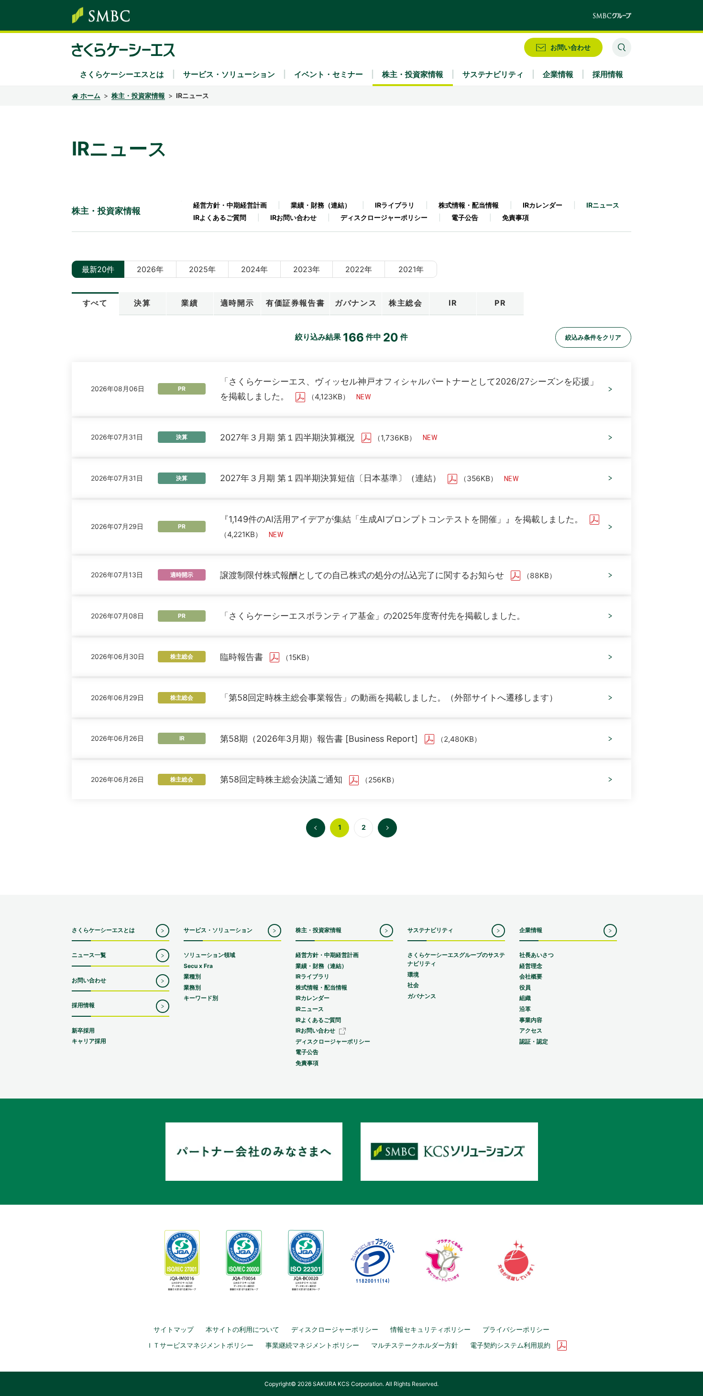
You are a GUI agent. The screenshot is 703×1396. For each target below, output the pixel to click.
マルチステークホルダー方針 (414, 1345)
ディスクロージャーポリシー (384, 217)
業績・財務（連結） (321, 205)
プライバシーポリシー (516, 1329)
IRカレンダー (542, 205)
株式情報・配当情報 (469, 205)
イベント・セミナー (328, 74)
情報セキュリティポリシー (430, 1329)
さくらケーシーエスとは (103, 930)
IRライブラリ (395, 205)
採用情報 (83, 1005)
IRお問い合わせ (293, 217)
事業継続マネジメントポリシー (312, 1345)
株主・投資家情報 (138, 95)
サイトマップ (174, 1329)
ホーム (90, 95)
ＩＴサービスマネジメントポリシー (199, 1345)
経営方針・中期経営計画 (230, 205)
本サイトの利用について (242, 1329)
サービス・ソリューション (218, 930)
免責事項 (515, 217)
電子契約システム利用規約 (510, 1345)
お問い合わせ (89, 980)
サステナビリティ (430, 930)
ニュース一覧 (89, 954)
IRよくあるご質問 (219, 217)
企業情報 (530, 930)
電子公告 (464, 217)
